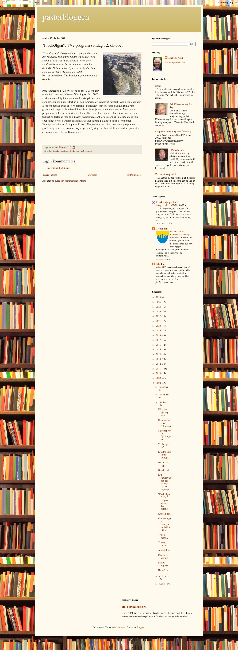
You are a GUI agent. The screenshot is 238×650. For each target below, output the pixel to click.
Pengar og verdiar (163, 556)
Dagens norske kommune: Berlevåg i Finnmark (180, 234)
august (162, 583)
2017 (159, 340)
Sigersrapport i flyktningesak (164, 435)
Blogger (141, 627)
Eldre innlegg (134, 174)
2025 (159, 301)
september (164, 576)
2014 (159, 354)
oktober (162, 402)
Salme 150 (161, 266)
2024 (159, 306)
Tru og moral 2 (163, 536)
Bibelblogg (161, 264)
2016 (159, 344)
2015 (159, 349)
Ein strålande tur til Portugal (164, 454)
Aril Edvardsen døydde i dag (182, 105)
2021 (159, 321)
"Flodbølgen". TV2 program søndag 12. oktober (164, 501)
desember (163, 386)
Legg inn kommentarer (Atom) (70, 180)
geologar (64, 150)
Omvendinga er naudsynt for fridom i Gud (164, 524)
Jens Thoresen (175, 58)
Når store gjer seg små (163, 412)
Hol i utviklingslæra (134, 607)
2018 (159, 335)
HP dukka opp (177, 149)
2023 (159, 311)
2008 (159, 382)
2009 (159, 378)
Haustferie (163, 570)
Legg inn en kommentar (58, 167)
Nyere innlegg (50, 174)
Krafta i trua (164, 513)
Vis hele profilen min (175, 62)
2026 (159, 297)
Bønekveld (163, 470)
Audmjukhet (164, 550)
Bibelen (56, 150)
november (164, 394)
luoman (121, 627)
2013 (159, 359)
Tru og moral (162, 544)
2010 (159, 373)
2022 (159, 316)
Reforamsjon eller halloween (164, 422)
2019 (159, 330)
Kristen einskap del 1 (165, 174)
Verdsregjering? (164, 445)
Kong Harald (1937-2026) (168, 205)
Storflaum (74, 150)
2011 (159, 368)
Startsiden (92, 174)
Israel (158, 85)
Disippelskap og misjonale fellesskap (173, 131)
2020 (159, 325)
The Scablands (85, 150)
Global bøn (162, 228)
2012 (159, 363)
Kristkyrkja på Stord (167, 202)
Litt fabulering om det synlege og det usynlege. (164, 482)
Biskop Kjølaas (163, 564)
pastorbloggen (65, 16)
